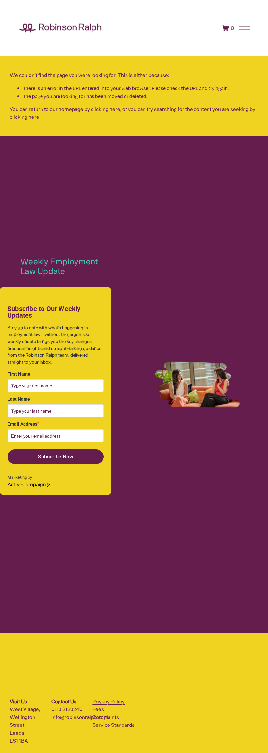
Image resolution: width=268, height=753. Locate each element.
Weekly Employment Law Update (59, 266)
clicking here (105, 109)
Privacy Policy (108, 701)
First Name (19, 374)
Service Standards (113, 725)
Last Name (19, 399)
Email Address (23, 424)
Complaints (105, 717)
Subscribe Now (55, 457)
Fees (98, 709)
